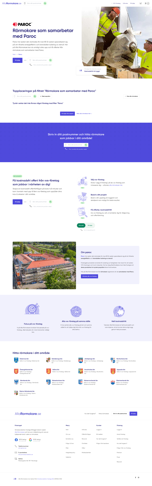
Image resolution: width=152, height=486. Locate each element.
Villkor (83, 448)
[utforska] (82, 182)
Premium (119, 452)
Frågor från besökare (102, 443)
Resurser (119, 461)
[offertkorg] (82, 212)
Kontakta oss (69, 439)
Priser (118, 457)
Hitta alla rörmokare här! (84, 113)
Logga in (99, 429)
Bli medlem (99, 434)
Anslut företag (121, 434)
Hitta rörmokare (104, 413)
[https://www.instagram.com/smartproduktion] (138, 477)
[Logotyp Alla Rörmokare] (28, 414)
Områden (84, 443)
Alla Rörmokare (19, 432)
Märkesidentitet (86, 452)
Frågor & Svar (70, 443)
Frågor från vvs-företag (124, 448)
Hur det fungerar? (90, 413)
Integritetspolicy (70, 452)
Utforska (125, 3)
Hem (67, 429)
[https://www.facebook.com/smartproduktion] (135, 477)
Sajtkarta (68, 457)
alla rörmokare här (115, 185)
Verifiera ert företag (122, 439)
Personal (84, 439)
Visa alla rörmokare (132, 96)
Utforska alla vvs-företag (89, 276)
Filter (67, 448)
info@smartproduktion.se (25, 454)
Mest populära (46, 96)
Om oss (68, 434)
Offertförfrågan (86, 434)
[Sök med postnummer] (45, 3)
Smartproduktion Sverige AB (45, 479)
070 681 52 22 (22, 448)
